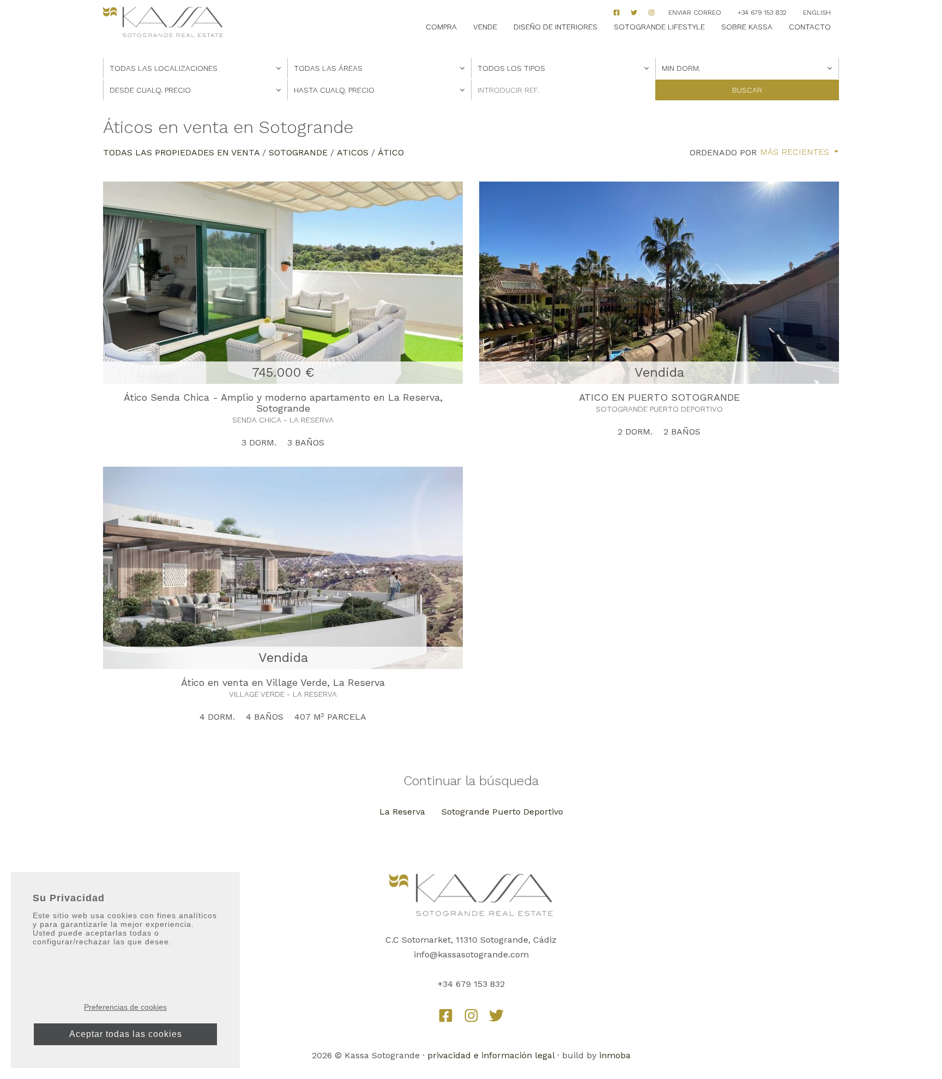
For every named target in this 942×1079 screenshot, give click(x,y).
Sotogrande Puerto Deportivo (502, 811)
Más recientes (796, 152)
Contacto (810, 26)
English (817, 12)
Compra (441, 26)
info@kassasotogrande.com (471, 954)
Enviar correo (694, 12)
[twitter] (496, 1015)
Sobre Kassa (746, 26)
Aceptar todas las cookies (125, 1034)
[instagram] (651, 12)
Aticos (353, 152)
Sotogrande (298, 152)
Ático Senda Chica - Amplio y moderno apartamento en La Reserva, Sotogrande (283, 402)
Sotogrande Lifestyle (659, 26)
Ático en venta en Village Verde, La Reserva (283, 682)
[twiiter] (634, 12)
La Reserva (402, 811)
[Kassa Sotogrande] (163, 22)
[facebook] (616, 12)
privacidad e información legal (490, 1055)
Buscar (747, 90)
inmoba (615, 1055)
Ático (391, 152)
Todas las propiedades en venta (181, 152)
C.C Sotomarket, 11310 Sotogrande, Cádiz (471, 940)
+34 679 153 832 (762, 12)
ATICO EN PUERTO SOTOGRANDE (659, 397)
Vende (485, 26)
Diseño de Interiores (555, 26)
